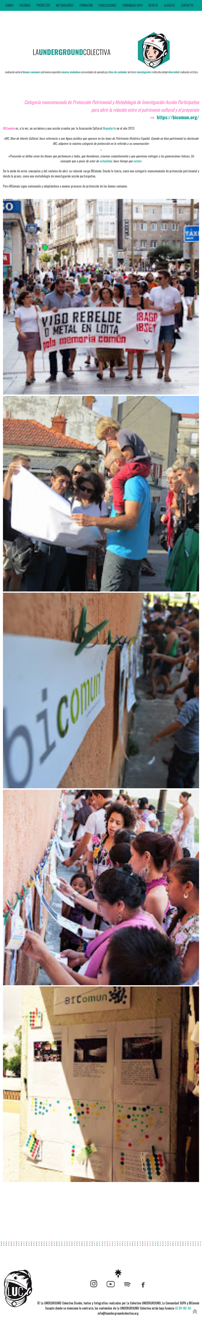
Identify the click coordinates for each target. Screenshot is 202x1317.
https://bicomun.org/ (178, 117)
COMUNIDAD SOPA (132, 5)
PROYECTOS (43, 5)
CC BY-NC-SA (183, 1308)
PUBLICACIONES (107, 5)
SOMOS (9, 5)
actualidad (106, 161)
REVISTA (153, 5)
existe (136, 161)
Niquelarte (109, 128)
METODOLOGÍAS (65, 5)
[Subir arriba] (195, 1312)
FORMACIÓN (86, 5)
